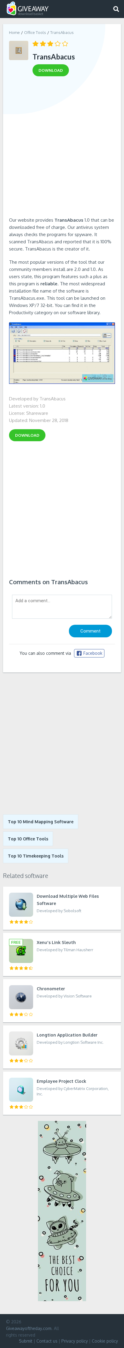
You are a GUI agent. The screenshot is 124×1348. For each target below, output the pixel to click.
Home (14, 32)
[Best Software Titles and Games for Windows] (62, 743)
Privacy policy (74, 1340)
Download (27, 435)
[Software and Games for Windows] (28, 9)
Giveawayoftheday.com (28, 1328)
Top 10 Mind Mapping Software (40, 821)
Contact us (46, 1340)
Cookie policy (105, 1340)
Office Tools (35, 32)
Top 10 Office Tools (28, 838)
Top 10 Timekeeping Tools (36, 855)
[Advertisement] (62, 149)
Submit (26, 1340)
